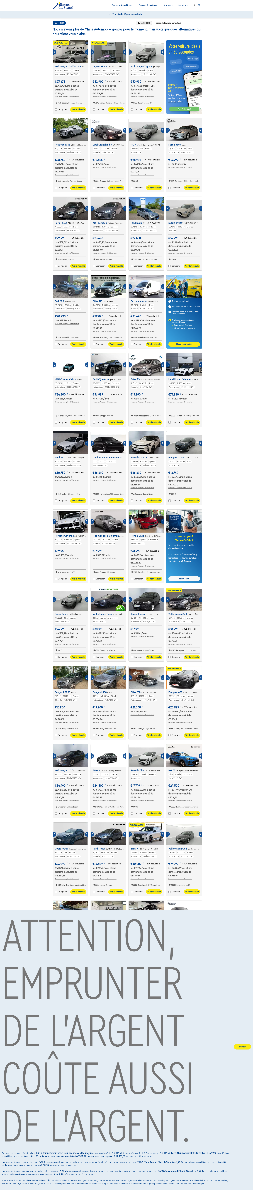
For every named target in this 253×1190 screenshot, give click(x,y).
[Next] (86, 52)
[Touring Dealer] (64, 5)
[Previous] (54, 52)
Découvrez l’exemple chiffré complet (67, 96)
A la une (167, 5)
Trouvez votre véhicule (122, 5)
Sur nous (182, 5)
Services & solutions (148, 5)
